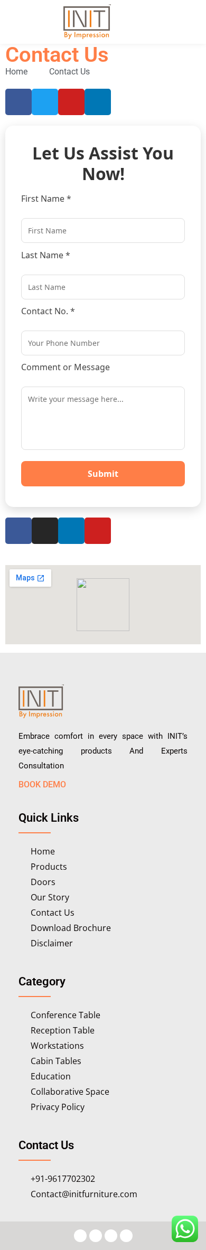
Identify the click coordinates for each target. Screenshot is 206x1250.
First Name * (46, 198)
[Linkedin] (98, 102)
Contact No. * (48, 311)
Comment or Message (65, 367)
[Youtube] (98, 531)
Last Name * (45, 255)
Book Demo (42, 784)
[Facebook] (18, 531)
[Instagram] (45, 531)
